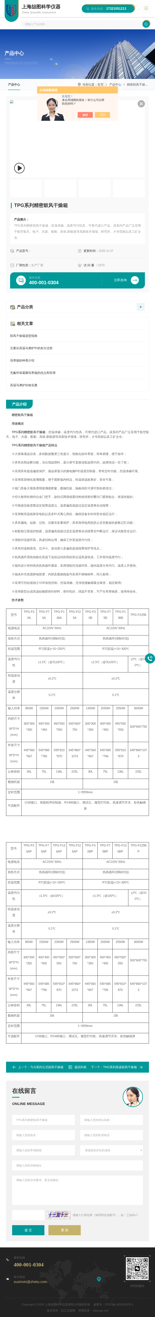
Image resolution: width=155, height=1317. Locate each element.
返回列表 (80, 1067)
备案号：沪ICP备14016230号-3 (113, 1304)
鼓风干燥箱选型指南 (23, 335)
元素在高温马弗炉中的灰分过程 (31, 348)
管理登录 (84, 1310)
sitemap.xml (100, 1310)
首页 (100, 84)
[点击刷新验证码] (58, 1215)
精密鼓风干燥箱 (137, 84)
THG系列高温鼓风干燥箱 (120, 1067)
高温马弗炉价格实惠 (23, 385)
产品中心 (14, 84)
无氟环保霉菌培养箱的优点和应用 (33, 372)
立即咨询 (120, 280)
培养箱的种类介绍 (22, 360)
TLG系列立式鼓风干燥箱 (46, 1067)
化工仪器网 (68, 1310)
